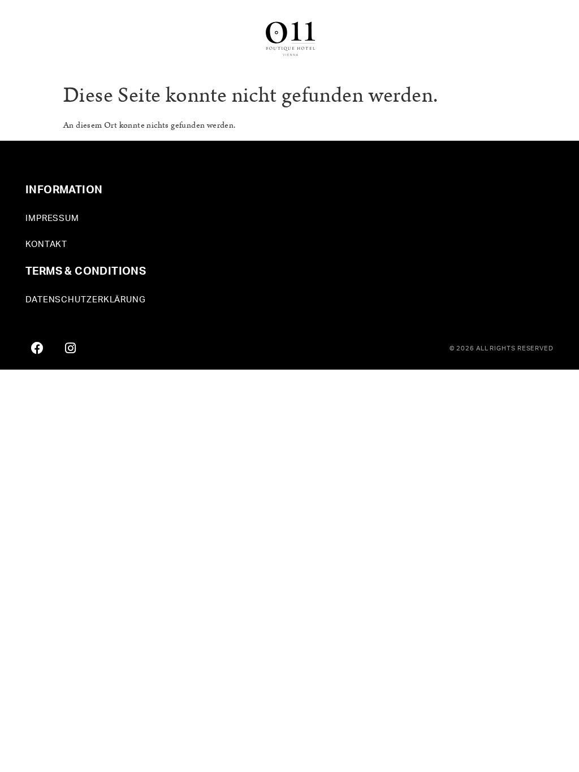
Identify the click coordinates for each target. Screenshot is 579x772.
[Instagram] (70, 348)
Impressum (52, 218)
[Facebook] (37, 348)
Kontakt (46, 244)
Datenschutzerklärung (85, 300)
